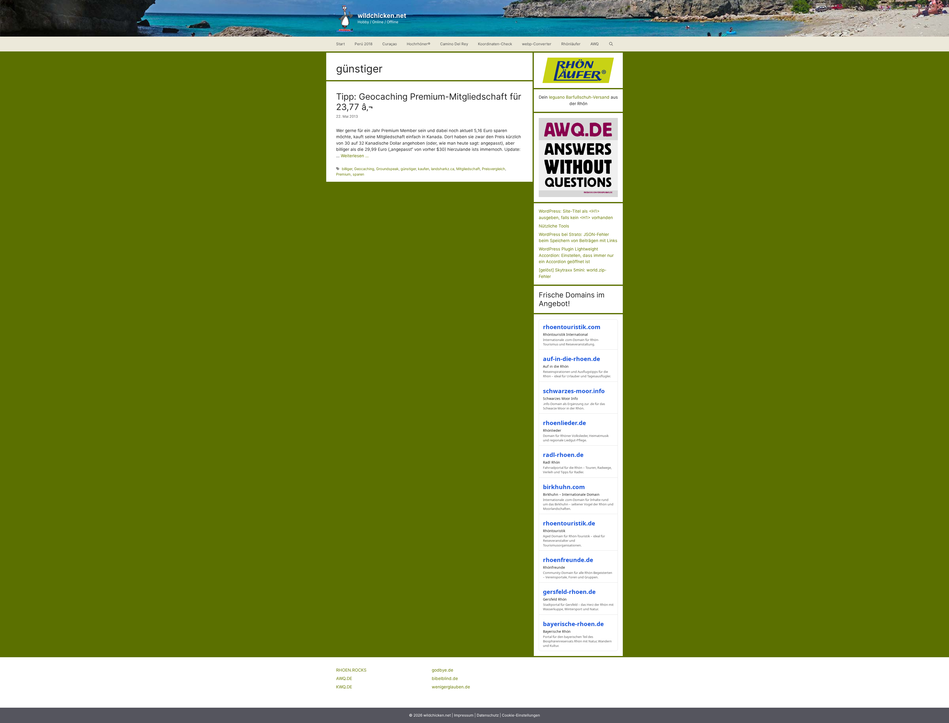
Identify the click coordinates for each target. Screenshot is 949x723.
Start (340, 44)
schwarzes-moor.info (574, 391)
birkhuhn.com (564, 487)
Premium (343, 174)
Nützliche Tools (554, 226)
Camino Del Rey (454, 44)
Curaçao (389, 44)
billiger (347, 169)
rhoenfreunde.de (568, 560)
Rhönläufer (571, 44)
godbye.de (442, 670)
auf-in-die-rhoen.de (571, 359)
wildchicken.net (382, 15)
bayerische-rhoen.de (573, 624)
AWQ (594, 44)
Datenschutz (488, 715)
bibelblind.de (445, 678)
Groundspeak (387, 169)
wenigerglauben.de (451, 686)
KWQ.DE (344, 686)
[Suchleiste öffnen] (611, 44)
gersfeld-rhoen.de (569, 591)
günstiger (408, 169)
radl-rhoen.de (563, 455)
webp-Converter (536, 44)
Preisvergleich (493, 169)
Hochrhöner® (418, 44)
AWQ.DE (344, 678)
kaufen (423, 169)
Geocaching (364, 169)
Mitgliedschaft (468, 169)
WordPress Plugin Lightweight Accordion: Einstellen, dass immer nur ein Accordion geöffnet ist (576, 255)
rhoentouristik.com (572, 327)
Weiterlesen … (355, 155)
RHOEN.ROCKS (351, 670)
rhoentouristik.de (569, 523)
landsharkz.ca (442, 169)
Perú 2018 (363, 44)
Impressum (464, 715)
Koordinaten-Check (495, 44)
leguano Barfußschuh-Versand (579, 97)
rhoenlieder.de (564, 423)
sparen (358, 174)
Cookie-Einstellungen (521, 715)
